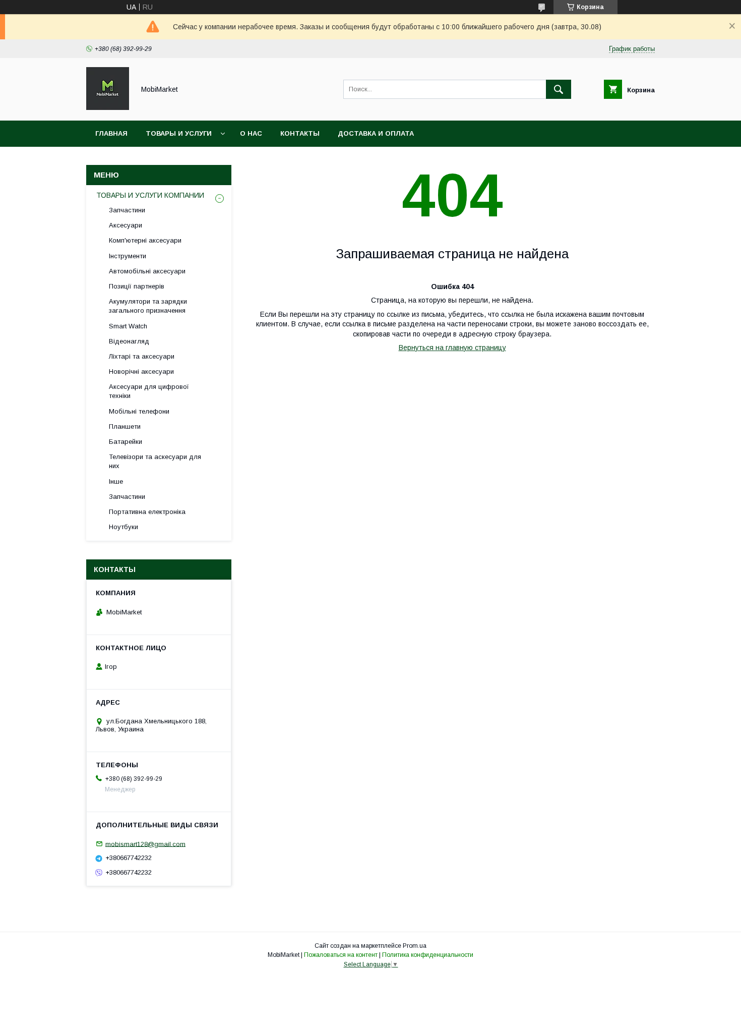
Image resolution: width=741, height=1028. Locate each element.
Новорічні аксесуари (141, 371)
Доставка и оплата (376, 133)
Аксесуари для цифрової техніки (149, 391)
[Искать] (558, 89)
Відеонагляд (129, 341)
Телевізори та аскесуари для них (155, 461)
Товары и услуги (179, 133)
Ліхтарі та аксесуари (141, 356)
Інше (116, 481)
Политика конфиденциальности (427, 954)
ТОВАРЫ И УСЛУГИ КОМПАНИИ (150, 195)
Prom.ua (414, 945)
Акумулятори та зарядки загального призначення (148, 306)
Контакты (300, 133)
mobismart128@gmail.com (145, 843)
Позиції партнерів (136, 286)
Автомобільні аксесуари (147, 271)
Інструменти (127, 256)
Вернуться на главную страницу (452, 348)
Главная (111, 133)
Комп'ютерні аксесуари (145, 240)
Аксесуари (125, 225)
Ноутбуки (123, 527)
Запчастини (127, 210)
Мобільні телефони (139, 411)
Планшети (125, 426)
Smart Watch (128, 326)
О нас (251, 133)
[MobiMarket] (107, 107)
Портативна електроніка (147, 512)
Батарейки (125, 441)
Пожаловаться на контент (341, 954)
